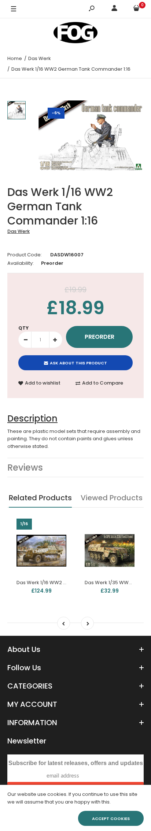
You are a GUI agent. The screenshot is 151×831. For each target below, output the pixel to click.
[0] (136, 9)
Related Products (40, 498)
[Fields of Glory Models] (75, 34)
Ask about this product (78, 363)
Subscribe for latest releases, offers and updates (75, 763)
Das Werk (18, 231)
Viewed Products (112, 498)
